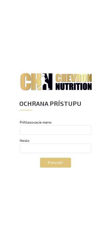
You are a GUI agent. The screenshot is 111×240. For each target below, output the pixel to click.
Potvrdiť (55, 162)
